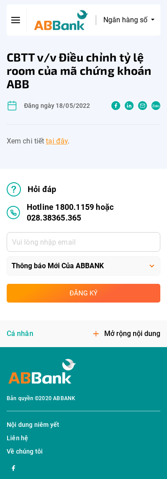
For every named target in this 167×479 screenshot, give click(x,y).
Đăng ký (83, 293)
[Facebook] (13, 467)
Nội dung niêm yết (33, 424)
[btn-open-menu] (16, 20)
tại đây (57, 141)
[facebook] (115, 105)
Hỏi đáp (42, 189)
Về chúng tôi (25, 451)
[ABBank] (61, 20)
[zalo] (155, 105)
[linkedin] (129, 105)
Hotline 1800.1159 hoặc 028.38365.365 (70, 212)
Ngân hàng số (126, 20)
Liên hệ (17, 438)
